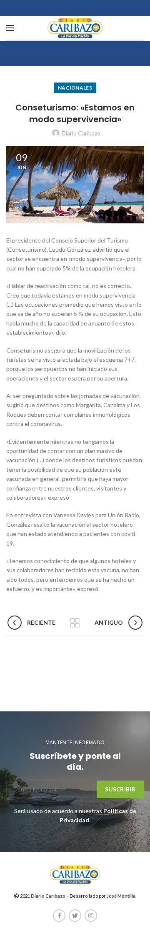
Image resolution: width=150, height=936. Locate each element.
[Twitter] (75, 915)
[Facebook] (59, 915)
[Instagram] (91, 915)
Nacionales (75, 88)
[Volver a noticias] (75, 623)
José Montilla (121, 895)
